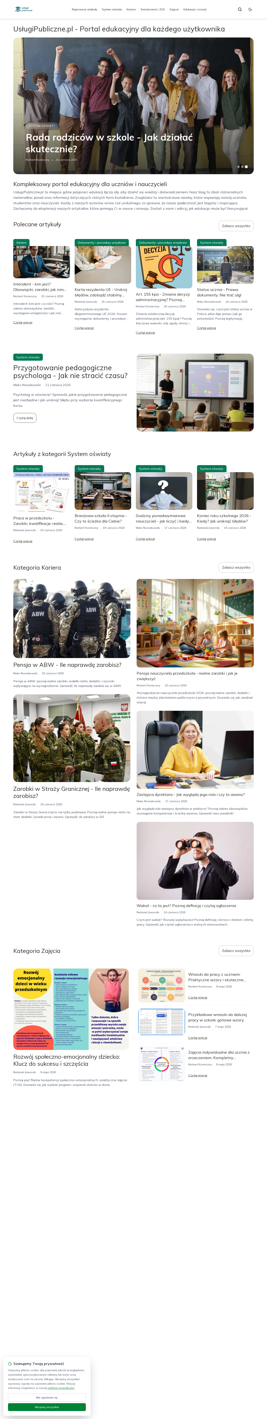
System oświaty (112, 9)
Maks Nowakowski (209, 301)
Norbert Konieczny (37, 159)
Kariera (131, 9)
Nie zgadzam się (47, 1397)
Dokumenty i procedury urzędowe (102, 242)
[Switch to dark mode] (250, 9)
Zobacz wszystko (236, 226)
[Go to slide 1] (238, 167)
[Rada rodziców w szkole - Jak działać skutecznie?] (133, 105)
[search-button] (240, 9)
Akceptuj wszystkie (47, 1407)
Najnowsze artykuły (84, 9)
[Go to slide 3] (246, 166)
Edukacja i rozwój (195, 9)
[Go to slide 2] (242, 167)
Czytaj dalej (25, 418)
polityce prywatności (61, 1388)
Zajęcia (174, 9)
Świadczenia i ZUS (153, 9)
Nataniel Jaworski (86, 301)
